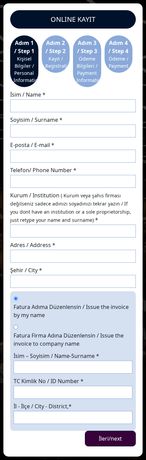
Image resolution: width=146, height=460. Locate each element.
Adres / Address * (32, 245)
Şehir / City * (26, 270)
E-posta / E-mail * (32, 145)
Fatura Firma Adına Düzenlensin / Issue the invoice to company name (69, 339)
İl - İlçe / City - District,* (43, 406)
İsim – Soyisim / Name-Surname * (56, 356)
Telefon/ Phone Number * (43, 170)
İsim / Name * (27, 94)
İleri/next (110, 438)
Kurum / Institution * (70, 208)
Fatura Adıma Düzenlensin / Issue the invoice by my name (71, 311)
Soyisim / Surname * (36, 120)
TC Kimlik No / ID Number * (49, 381)
